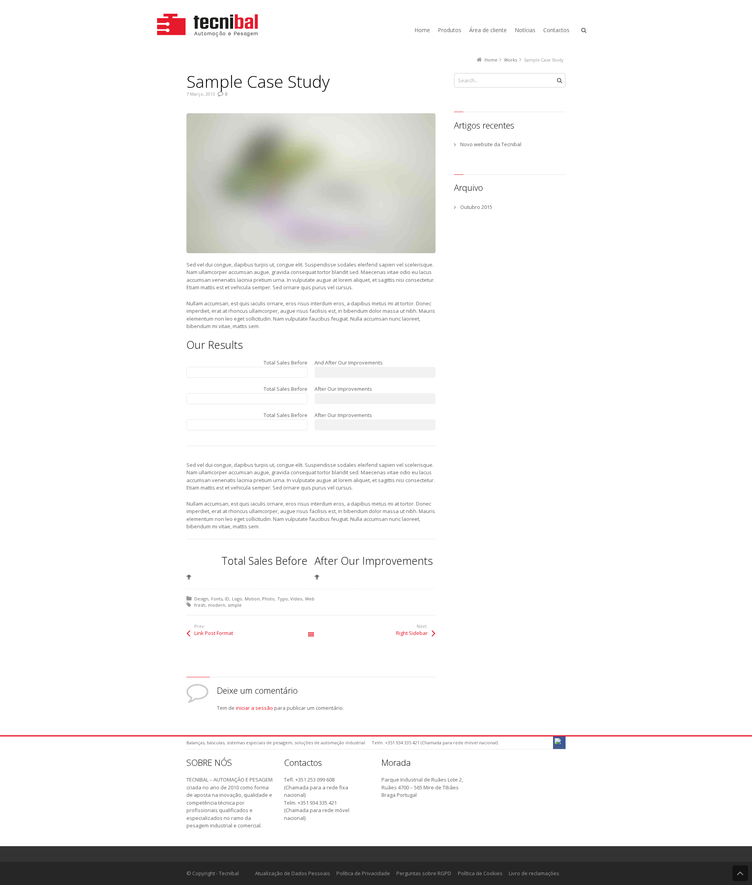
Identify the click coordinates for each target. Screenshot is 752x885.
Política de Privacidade (363, 873)
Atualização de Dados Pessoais (292, 873)
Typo (282, 599)
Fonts (216, 599)
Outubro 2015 (476, 206)
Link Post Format (213, 633)
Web (310, 599)
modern (216, 605)
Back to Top (740, 873)
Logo (237, 599)
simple (235, 605)
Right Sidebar (412, 633)
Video (296, 599)
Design (201, 599)
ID (227, 599)
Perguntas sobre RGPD (423, 873)
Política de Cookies (480, 873)
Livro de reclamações (534, 873)
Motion (252, 599)
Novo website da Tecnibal (490, 144)
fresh (199, 605)
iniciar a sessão (254, 707)
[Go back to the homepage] (215, 25)
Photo (268, 599)
